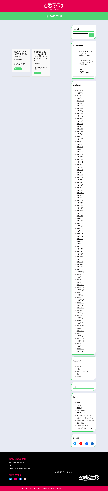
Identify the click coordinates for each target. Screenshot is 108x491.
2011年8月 (80, 226)
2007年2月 (80, 344)
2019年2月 (80, 108)
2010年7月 (80, 259)
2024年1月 (80, 90)
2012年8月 (80, 195)
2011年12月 (80, 216)
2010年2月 (80, 267)
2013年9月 (80, 170)
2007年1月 (80, 346)
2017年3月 (80, 124)
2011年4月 (80, 236)
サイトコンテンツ (82, 372)
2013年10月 (80, 167)
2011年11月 (80, 218)
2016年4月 (80, 129)
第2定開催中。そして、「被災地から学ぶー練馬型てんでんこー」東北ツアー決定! (40, 56)
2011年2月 (80, 241)
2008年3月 (80, 318)
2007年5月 (80, 338)
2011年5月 (80, 234)
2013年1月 (80, 188)
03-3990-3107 (14, 465)
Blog (78, 403)
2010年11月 (80, 249)
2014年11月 (80, 147)
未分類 (79, 377)
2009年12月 (80, 272)
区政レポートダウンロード (85, 415)
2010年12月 (80, 246)
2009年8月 (80, 280)
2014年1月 (80, 162)
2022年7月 (80, 93)
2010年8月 (80, 257)
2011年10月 (80, 221)
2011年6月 (80, 231)
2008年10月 (80, 305)
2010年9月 (80, 254)
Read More (18, 69)
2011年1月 (79, 244)
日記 (78, 374)
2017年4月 (80, 121)
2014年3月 (80, 157)
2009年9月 (80, 277)
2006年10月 (80, 351)
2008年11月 (80, 303)
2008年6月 (80, 315)
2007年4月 (80, 341)
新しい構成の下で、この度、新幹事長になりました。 (20, 54)
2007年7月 (80, 333)
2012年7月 (80, 198)
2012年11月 (80, 190)
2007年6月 (80, 336)
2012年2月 (80, 211)
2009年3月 (80, 292)
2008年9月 (80, 308)
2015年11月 (80, 139)
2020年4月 (80, 101)
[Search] (91, 35)
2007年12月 (80, 326)
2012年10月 (80, 193)
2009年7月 (80, 282)
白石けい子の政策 (82, 426)
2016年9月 (80, 126)
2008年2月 (80, 320)
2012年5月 (80, 203)
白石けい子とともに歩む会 (85, 418)
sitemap (79, 408)
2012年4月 (80, 205)
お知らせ (79, 366)
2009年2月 (80, 295)
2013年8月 (80, 172)
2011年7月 (80, 228)
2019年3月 (80, 106)
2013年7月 (80, 175)
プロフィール (81, 413)
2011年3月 (80, 239)
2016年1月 (80, 134)
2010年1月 (80, 269)
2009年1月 (80, 297)
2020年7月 (80, 96)
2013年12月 (80, 165)
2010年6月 (80, 262)
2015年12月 (80, 136)
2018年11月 (80, 113)
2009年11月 (80, 274)
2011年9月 (80, 223)
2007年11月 (80, 328)
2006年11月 (80, 349)
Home (79, 405)
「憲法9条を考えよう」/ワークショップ (86, 61)
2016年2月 (80, 131)
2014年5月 (80, 152)
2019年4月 (80, 103)
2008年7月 (80, 313)
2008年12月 (80, 300)
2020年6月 (80, 98)
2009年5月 (80, 287)
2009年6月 (80, 285)
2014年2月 (80, 159)
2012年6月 (80, 200)
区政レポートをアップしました (85, 52)
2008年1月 (80, 323)
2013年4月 (80, 180)
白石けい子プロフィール (84, 428)
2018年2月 (80, 118)
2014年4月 (80, 154)
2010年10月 (80, 251)
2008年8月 (80, 310)
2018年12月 (80, 111)
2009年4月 (80, 290)
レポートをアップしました (85, 70)
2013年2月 (80, 185)
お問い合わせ (81, 410)
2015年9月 (80, 142)
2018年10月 (80, 116)
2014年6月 (80, 149)
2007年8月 (80, 331)
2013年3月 (80, 182)
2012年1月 (80, 213)
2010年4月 (80, 264)
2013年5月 (80, 177)
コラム (79, 369)
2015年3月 (80, 144)
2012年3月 (80, 208)
